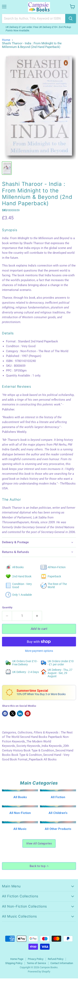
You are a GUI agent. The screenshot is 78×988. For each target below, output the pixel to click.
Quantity (7, 607)
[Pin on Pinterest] (28, 713)
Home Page (16, 958)
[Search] (70, 18)
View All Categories (39, 843)
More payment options (39, 650)
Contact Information (61, 963)
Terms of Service (36, 963)
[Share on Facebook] (5, 713)
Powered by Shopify (39, 971)
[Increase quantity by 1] (37, 616)
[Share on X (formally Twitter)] (13, 713)
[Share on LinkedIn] (20, 713)
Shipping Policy (13, 963)
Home (6, 40)
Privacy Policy (35, 958)
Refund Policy (55, 958)
